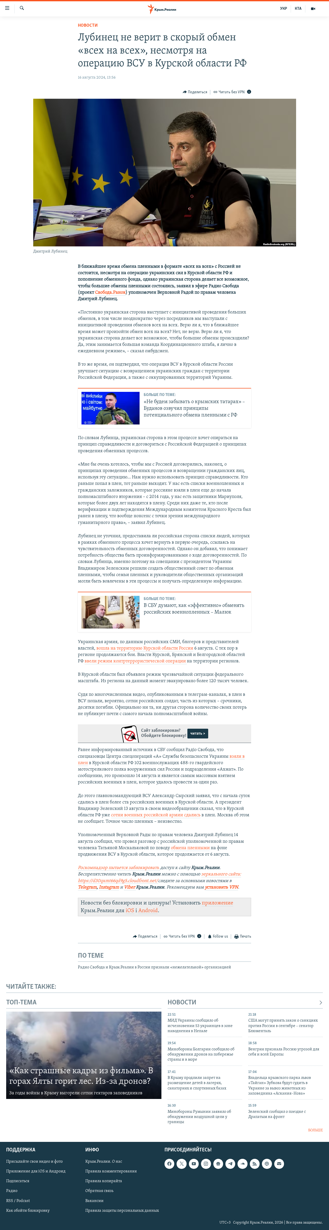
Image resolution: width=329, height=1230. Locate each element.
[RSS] (255, 1164)
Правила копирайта (103, 1181)
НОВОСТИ (182, 1002)
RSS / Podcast (18, 1201)
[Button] (195, 92)
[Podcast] (267, 1164)
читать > (197, 734)
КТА (298, 9)
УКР (283, 9)
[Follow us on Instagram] (206, 1164)
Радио (11, 1191)
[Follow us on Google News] (218, 1164)
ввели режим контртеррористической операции (136, 661)
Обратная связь (99, 1191)
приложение (217, 903)
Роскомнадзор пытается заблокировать (118, 868)
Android (148, 910)
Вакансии (94, 1201)
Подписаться (17, 1181)
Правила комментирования (111, 1172)
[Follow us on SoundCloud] (242, 1164)
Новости (88, 25)
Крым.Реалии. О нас (103, 1162)
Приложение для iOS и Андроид (36, 1172)
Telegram (87, 887)
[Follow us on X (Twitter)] (181, 1164)
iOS (130, 910)
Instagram (109, 887)
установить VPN (221, 887)
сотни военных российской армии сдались (155, 815)
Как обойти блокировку (28, 1211)
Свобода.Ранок (110, 292)
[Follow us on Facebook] (169, 1164)
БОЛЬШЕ (315, 1130)
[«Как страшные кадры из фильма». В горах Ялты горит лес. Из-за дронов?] (83, 1055)
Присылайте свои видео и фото (34, 1162)
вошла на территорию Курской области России (144, 648)
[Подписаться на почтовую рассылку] (279, 1164)
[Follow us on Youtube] (194, 1164)
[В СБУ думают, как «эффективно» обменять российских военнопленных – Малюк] (110, 612)
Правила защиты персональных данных (122, 1211)
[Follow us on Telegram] (230, 1164)
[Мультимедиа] (313, 8)
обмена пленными (190, 848)
